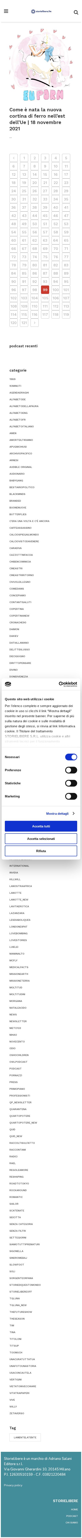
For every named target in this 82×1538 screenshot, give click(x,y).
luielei (13, 946)
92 (34, 281)
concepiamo (17, 595)
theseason (17, 1318)
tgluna (14, 1298)
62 (34, 240)
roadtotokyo (19, 1183)
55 (24, 232)
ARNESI (13, 460)
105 (45, 298)
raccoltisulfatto (22, 1143)
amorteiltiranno (21, 440)
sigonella (16, 1251)
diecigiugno (17, 656)
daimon (14, 629)
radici (13, 1156)
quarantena (17, 1109)
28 (55, 191)
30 (13, 199)
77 (66, 257)
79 (24, 265)
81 (45, 265)
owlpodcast (18, 1061)
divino (13, 669)
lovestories (18, 940)
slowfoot (16, 1264)
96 (13, 289)
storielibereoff (20, 1291)
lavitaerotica (19, 906)
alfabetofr (17, 419)
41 (66, 207)
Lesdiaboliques (19, 919)
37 (24, 207)
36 (13, 207)
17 (66, 174)
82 (55, 265)
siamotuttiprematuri (24, 1244)
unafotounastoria (22, 1366)
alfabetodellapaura (23, 406)
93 (45, 281)
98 (34, 289)
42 (13, 215)
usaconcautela (20, 1372)
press (13, 1082)
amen (12, 433)
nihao (13, 1034)
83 (66, 265)
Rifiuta (41, 851)
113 (66, 306)
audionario (17, 473)
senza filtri (17, 1230)
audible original (20, 467)
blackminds (17, 494)
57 (45, 232)
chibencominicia (20, 561)
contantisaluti (20, 602)
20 (34, 182)
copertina (16, 609)
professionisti (19, 1095)
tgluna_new (18, 1305)
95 (66, 281)
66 (13, 248)
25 (24, 191)
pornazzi (15, 1075)
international (19, 865)
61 (24, 240)
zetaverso (16, 1413)
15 (45, 174)
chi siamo (72, 1522)
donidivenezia (18, 676)
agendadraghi (19, 392)
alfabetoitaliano (21, 426)
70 (55, 248)
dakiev (13, 636)
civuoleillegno (19, 581)
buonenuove (17, 507)
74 (34, 257)
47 (66, 215)
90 (13, 281)
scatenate (16, 1210)
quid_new (15, 1136)
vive (12, 1399)
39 (45, 207)
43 (24, 215)
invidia (13, 872)
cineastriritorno (21, 575)
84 (13, 273)
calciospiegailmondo (24, 534)
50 (34, 224)
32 (35, 199)
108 (14, 306)
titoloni (15, 1339)
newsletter (18, 1021)
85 (24, 273)
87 (45, 273)
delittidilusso (19, 649)
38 (34, 207)
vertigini (15, 1379)
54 (13, 232)
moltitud (15, 987)
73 (24, 257)
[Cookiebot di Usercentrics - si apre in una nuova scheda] (59, 684)
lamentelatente (25, 1437)
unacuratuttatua (22, 1359)
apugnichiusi (18, 446)
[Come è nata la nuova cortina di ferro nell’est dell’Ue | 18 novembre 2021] (41, 64)
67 (24, 248)
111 (45, 306)
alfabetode (17, 399)
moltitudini (17, 994)
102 (14, 298)
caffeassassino (20, 527)
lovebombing (18, 933)
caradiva (15, 548)
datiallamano (19, 642)
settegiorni (17, 1237)
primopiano (17, 1088)
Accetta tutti (41, 826)
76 (55, 257)
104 (34, 298)
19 (24, 182)
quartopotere (19, 1115)
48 (13, 224)
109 (24, 306)
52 (55, 224)
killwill (15, 879)
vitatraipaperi (19, 1393)
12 (14, 174)
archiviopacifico (20, 453)
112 (55, 306)
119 (66, 314)
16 (56, 174)
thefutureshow (20, 1312)
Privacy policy (13, 1485)
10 (56, 166)
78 (13, 265)
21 (45, 182)
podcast (15, 1068)
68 (34, 248)
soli (12, 1271)
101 (66, 289)
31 (24, 199)
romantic (16, 1197)
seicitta (15, 1217)
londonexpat (18, 926)
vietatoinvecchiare (22, 1386)
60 (13, 240)
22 (56, 182)
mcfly (13, 960)
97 (24, 289)
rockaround (18, 1190)
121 (24, 322)
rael (12, 1163)
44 (34, 215)
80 (34, 265)
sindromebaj (18, 1257)
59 (66, 232)
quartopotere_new (23, 1122)
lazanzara (16, 913)
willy (13, 1406)
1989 (12, 379)
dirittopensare (20, 663)
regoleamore (18, 1170)
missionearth (18, 974)
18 (14, 182)
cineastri (15, 568)
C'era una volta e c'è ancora (29, 521)
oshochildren (19, 1055)
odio (12, 1048)
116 (34, 314)
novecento (17, 1041)
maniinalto (16, 953)
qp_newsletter (20, 1102)
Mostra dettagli (57, 813)
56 (34, 232)
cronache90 (17, 622)
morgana (15, 1001)
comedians (16, 588)
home (74, 1509)
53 (66, 224)
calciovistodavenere (24, 541)
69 (45, 248)
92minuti (15, 385)
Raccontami (17, 1149)
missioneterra (19, 980)
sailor (14, 1203)
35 (66, 199)
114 (14, 314)
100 (56, 289)
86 (34, 273)
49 (24, 224)
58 (55, 232)
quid (12, 1129)
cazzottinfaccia (21, 554)
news (13, 1014)
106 (56, 298)
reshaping (16, 1176)
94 (55, 281)
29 (66, 191)
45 (45, 215)
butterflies (17, 514)
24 (13, 191)
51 (45, 224)
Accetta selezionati (41, 838)
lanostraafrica (20, 886)
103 (24, 298)
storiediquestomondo (25, 1284)
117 (45, 314)
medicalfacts (18, 967)
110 (34, 306)
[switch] (71, 770)
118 (55, 314)
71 (66, 248)
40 (55, 207)
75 (45, 257)
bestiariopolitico (21, 487)
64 (55, 240)
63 (45, 240)
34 (55, 199)
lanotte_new (18, 899)
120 (14, 322)
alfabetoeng (18, 412)
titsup (14, 1345)
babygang (16, 480)
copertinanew (19, 615)
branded (15, 500)
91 (24, 281)
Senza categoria (21, 1224)
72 (13, 257)
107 (66, 298)
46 (55, 215)
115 (24, 314)
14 (35, 174)
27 (45, 191)
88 (55, 273)
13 (24, 174)
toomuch (15, 1352)
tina (12, 1332)
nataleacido (17, 1007)
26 (34, 191)
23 (66, 182)
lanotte (15, 892)
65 (66, 240)
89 (66, 273)
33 (45, 199)
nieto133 (15, 1028)
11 (66, 166)
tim (11, 1325)
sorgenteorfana (21, 1278)
